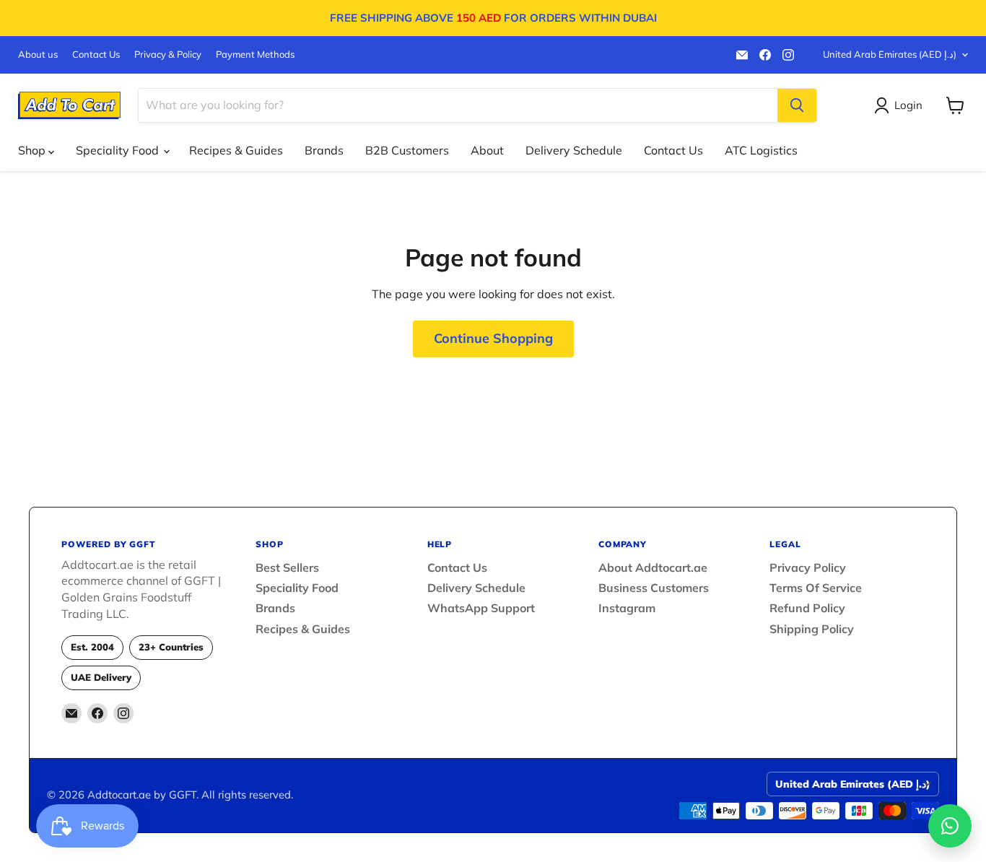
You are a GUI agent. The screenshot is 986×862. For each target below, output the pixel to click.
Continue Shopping (493, 338)
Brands (324, 150)
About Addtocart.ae (652, 567)
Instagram (626, 608)
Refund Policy (807, 608)
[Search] (796, 105)
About (487, 150)
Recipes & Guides (236, 150)
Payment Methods (255, 54)
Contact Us (96, 54)
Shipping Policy (811, 629)
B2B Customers (407, 150)
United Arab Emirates (889, 54)
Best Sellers (287, 567)
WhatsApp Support (481, 608)
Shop (33, 150)
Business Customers (653, 587)
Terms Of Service (815, 587)
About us (38, 54)
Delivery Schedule (573, 150)
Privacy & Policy (167, 54)
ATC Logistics (761, 150)
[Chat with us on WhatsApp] (950, 826)
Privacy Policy (807, 567)
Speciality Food (119, 150)
